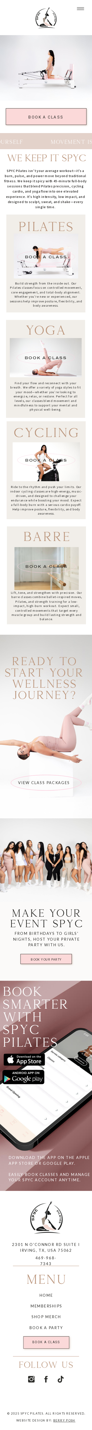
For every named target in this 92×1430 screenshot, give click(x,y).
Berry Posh (64, 1420)
